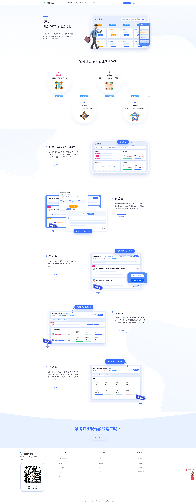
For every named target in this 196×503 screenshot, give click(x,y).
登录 (134, 3)
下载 (94, 3)
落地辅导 (84, 3)
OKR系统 (70, 3)
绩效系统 (78, 3)
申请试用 (127, 3)
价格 (90, 3)
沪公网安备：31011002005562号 (116, 501)
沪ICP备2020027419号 (101, 501)
